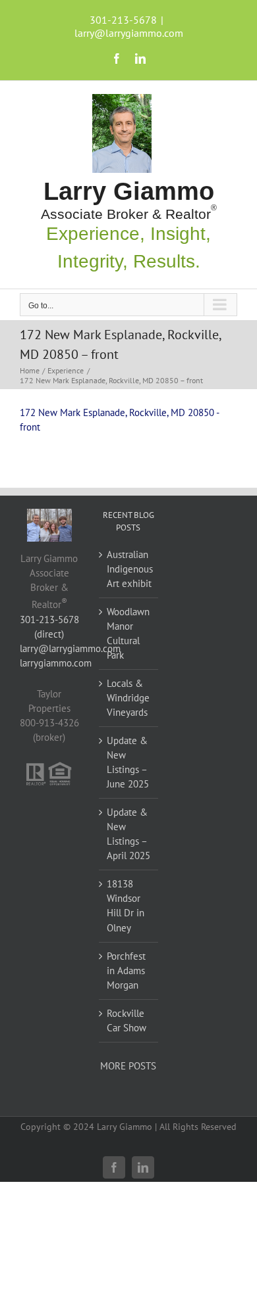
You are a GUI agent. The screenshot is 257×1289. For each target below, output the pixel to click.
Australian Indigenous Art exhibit (129, 569)
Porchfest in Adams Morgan (126, 970)
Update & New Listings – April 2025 (128, 834)
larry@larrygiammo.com (128, 32)
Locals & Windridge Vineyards (128, 697)
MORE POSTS (128, 1066)
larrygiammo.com (56, 663)
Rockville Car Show (126, 1020)
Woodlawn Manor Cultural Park (128, 633)
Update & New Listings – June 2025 (128, 762)
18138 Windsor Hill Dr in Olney (125, 905)
